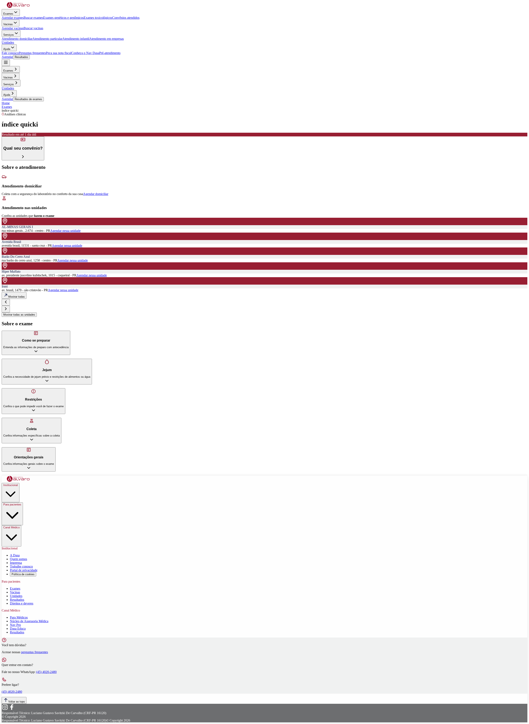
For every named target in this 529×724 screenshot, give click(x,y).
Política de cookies (23, 574)
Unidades (8, 42)
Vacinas (8, 24)
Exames (8, 13)
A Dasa (15, 555)
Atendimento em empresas (106, 38)
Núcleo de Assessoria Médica (29, 621)
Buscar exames (33, 17)
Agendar (7, 57)
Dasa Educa (18, 628)
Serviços (8, 34)
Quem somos (18, 559)
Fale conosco (10, 53)
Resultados (21, 57)
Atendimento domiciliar (17, 38)
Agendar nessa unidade (65, 230)
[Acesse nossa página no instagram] (5, 709)
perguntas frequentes (34, 652)
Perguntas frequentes (32, 53)
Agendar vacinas (13, 28)
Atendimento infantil (75, 38)
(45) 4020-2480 (46, 672)
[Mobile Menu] (6, 62)
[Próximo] (6, 309)
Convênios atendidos (125, 17)
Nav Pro (15, 625)
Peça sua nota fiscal (58, 53)
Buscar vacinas (33, 28)
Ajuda (6, 49)
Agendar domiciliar (95, 194)
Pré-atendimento (109, 53)
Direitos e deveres (21, 603)
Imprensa (16, 562)
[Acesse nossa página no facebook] (11, 709)
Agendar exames (13, 17)
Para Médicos (19, 617)
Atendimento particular (47, 38)
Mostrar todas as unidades (19, 314)
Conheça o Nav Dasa (85, 53)
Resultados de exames (28, 99)
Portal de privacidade (23, 570)
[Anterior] (6, 302)
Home (6, 103)
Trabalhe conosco (21, 566)
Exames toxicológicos (98, 17)
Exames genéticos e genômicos (63, 17)
